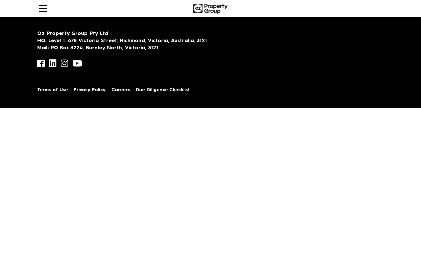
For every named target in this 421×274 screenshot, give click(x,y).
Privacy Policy (90, 90)
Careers (120, 90)
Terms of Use (52, 90)
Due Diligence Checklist (163, 90)
